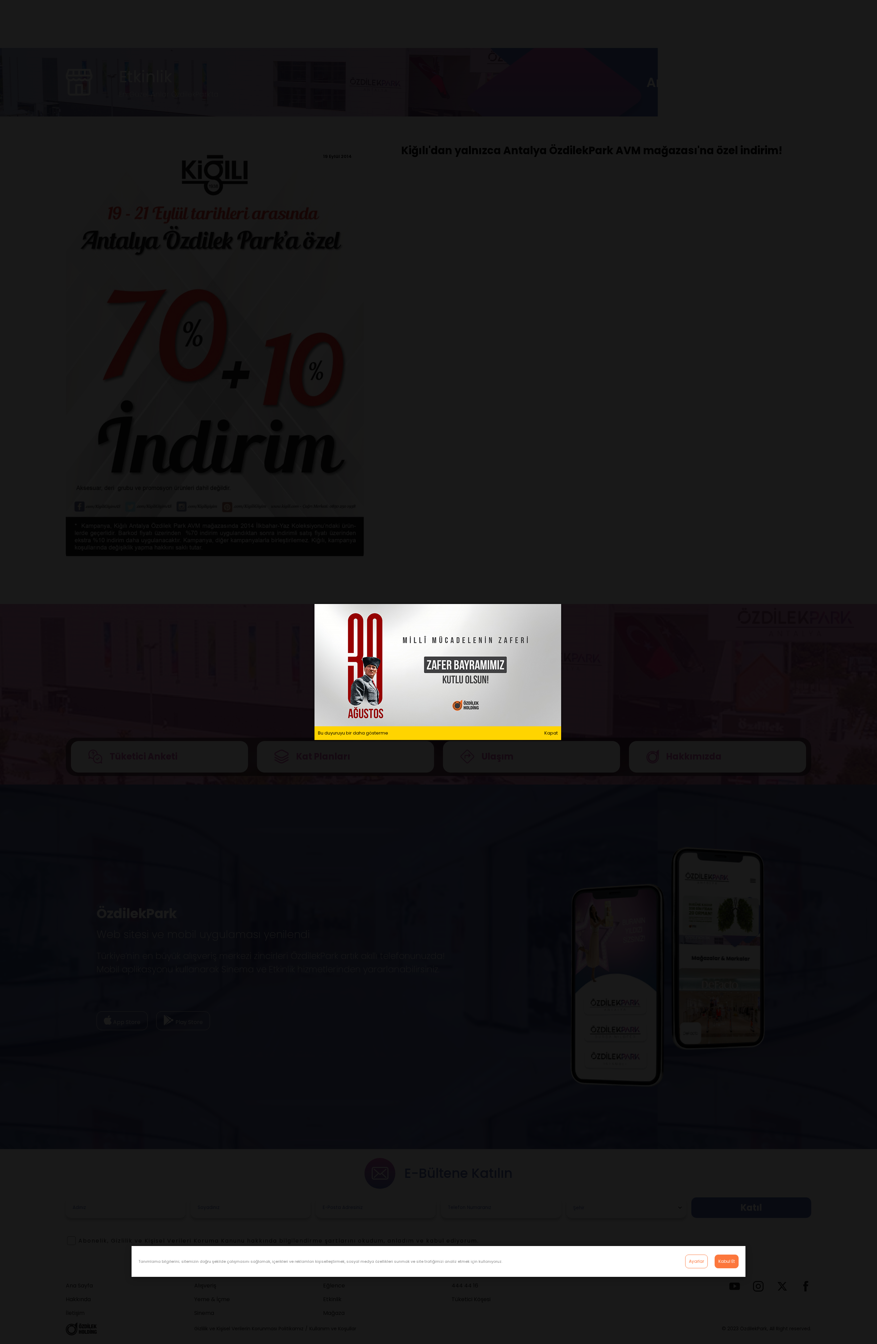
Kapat (551, 733)
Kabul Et (726, 1261)
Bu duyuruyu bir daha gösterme (353, 733)
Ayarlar (696, 1261)
